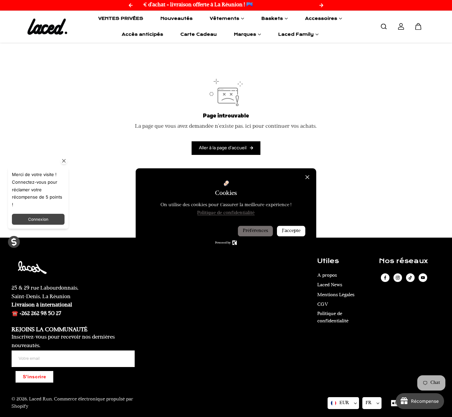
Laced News (329, 285)
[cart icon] (418, 26)
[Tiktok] (410, 277)
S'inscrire (34, 376)
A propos (327, 275)
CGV (322, 304)
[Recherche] (384, 26)
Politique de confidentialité (332, 317)
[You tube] (423, 277)
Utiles (328, 261)
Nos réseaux (403, 261)
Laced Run (40, 399)
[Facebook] (385, 277)
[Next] (321, 5)
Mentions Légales (335, 295)
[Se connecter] (401, 26)
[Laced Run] (47, 26)
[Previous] (131, 5)
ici (248, 126)
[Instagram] (397, 277)
